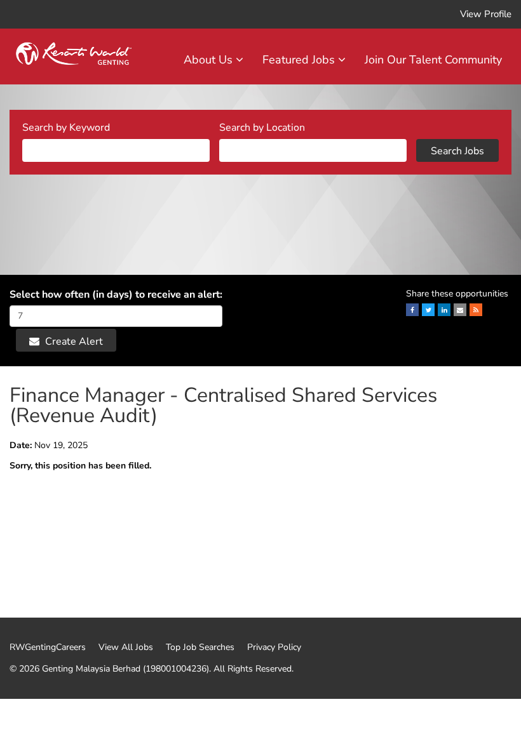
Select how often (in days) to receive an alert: (116, 295)
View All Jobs (125, 647)
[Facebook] (412, 309)
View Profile (485, 14)
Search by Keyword (66, 128)
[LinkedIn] (444, 309)
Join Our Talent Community (433, 59)
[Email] (460, 309)
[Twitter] (428, 309)
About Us (210, 59)
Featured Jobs (300, 59)
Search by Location (262, 128)
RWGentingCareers (48, 647)
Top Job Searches (200, 647)
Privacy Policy (274, 647)
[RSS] (476, 309)
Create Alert (73, 341)
